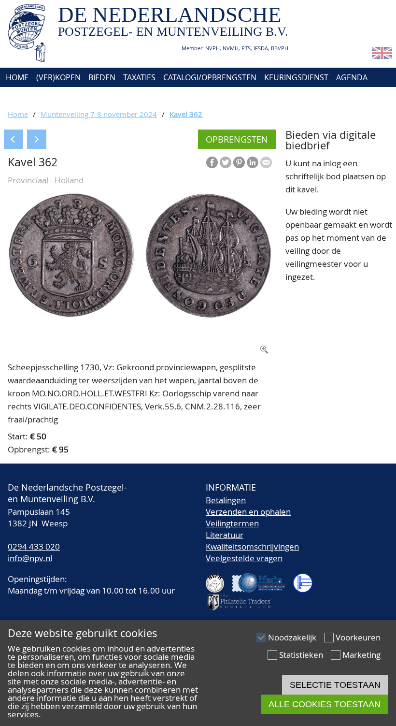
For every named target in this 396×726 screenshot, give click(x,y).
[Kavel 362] (140, 315)
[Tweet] (225, 162)
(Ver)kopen (58, 77)
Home (16, 77)
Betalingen (226, 500)
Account (109, 96)
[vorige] (13, 139)
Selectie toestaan (335, 685)
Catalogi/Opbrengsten (209, 77)
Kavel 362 (186, 114)
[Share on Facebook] (212, 162)
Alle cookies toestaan (325, 704)
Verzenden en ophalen (248, 511)
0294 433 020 (34, 546)
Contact (66, 96)
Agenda (352, 77)
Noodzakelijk (292, 637)
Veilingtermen (232, 523)
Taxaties (139, 77)
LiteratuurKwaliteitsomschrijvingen (252, 540)
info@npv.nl (30, 558)
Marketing (361, 654)
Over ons (23, 96)
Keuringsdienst (296, 77)
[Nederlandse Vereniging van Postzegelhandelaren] (219, 578)
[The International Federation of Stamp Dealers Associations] (262, 578)
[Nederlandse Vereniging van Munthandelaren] (306, 578)
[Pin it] (239, 162)
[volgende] (36, 139)
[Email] (266, 162)
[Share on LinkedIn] (252, 162)
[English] (382, 55)
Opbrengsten (237, 139)
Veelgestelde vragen (244, 558)
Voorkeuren (358, 637)
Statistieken (301, 654)
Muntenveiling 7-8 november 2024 (99, 114)
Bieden (101, 77)
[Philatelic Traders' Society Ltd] (243, 598)
